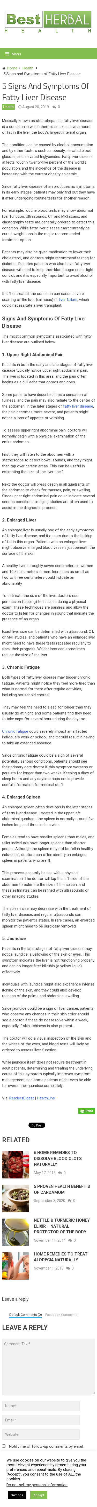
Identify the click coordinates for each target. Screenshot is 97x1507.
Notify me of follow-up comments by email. (46, 1446)
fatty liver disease (78, 406)
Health (8, 107)
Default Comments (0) (25, 1315)
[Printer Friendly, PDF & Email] (86, 1110)
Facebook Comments (61, 1315)
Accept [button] (38, 1495)
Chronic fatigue (15, 731)
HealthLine (46, 1098)
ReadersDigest (21, 1098)
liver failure (68, 299)
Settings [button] (17, 1495)
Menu (16, 54)
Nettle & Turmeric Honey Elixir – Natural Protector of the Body (62, 1226)
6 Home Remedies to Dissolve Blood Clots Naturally (58, 1158)
